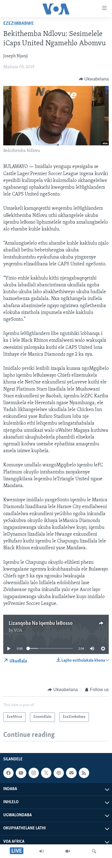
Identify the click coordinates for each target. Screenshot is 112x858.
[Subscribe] (71, 773)
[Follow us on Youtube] (21, 773)
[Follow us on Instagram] (34, 773)
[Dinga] (94, 851)
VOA (18, 630)
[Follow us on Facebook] (8, 773)
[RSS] (84, 773)
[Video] (68, 851)
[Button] (94, 79)
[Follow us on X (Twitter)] (46, 773)
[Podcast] (59, 773)
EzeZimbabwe (18, 23)
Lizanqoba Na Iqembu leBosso (41, 623)
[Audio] (41, 851)
